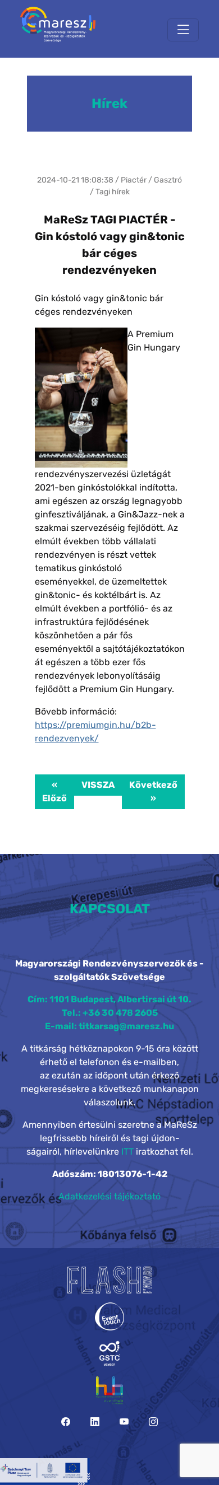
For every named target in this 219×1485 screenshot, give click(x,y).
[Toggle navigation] (183, 29)
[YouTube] (124, 1422)
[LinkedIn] (94, 1422)
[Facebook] (65, 1422)
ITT (127, 1151)
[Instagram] (153, 1422)
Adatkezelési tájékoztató (109, 1196)
